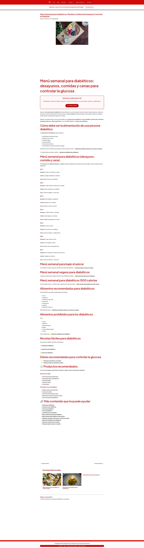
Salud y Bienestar (80, 2)
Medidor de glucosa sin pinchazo (50, 390)
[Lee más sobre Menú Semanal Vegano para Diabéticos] (72, 479)
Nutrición (63, 2)
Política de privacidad (72, 546)
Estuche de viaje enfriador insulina (50, 393)
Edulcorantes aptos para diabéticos (50, 378)
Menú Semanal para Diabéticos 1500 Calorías (51, 488)
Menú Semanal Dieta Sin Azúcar (91, 475)
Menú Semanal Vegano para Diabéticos (70, 488)
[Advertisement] (72, 62)
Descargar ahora (89, 7)
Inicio (54, 2)
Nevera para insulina (47, 391)
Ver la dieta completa (72, 105)
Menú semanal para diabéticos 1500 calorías (88, 284)
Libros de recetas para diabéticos (50, 397)
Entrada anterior (44, 463)
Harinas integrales (46, 380)
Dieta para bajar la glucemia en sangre (53, 362)
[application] (66, 2)
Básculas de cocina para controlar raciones (52, 395)
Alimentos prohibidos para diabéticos (69, 152)
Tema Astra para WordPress (82, 543)
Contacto (61, 546)
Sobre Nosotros (82, 546)
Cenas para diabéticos (47, 352)
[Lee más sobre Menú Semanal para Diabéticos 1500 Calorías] (52, 479)
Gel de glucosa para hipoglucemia (50, 376)
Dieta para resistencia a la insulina (52, 360)
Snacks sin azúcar (46, 382)
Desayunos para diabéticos (49, 407)
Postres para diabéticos (47, 345)
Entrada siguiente (99, 463)
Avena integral (45, 384)
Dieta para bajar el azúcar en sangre (84, 267)
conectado (53, 499)
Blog (58, 2)
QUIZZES (89, 2)
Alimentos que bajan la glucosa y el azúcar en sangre (88, 148)
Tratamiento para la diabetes (49, 412)
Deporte (71, 2)
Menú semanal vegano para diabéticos (85, 276)
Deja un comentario (44, 18)
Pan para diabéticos (47, 410)
